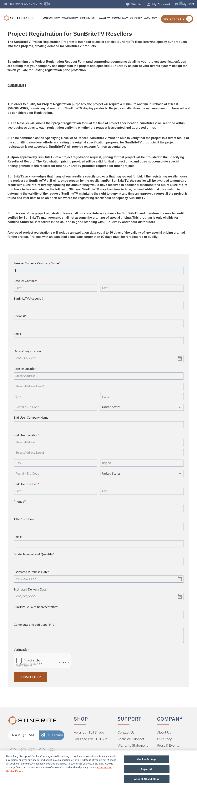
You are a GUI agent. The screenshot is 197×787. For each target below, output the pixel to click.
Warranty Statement (133, 745)
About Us (149, 18)
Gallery (103, 18)
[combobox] (177, 19)
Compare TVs (87, 18)
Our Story (164, 739)
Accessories (69, 18)
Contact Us (126, 732)
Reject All (147, 769)
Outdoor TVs (50, 18)
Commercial (119, 18)
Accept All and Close (146, 779)
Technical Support (131, 739)
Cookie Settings (146, 759)
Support (135, 18)
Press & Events (168, 745)
